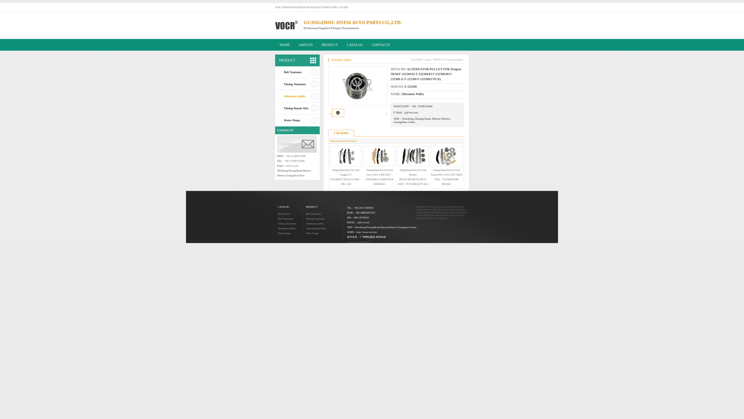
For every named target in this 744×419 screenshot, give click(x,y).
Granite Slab (451, 206)
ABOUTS (306, 45)
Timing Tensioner (295, 84)
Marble (460, 206)
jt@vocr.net (292, 165)
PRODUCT (330, 45)
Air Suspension (454, 215)
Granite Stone (439, 206)
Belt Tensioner (293, 72)
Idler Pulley (284, 213)
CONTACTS (381, 45)
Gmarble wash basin (456, 209)
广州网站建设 (367, 236)
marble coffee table (438, 209)
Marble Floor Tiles (424, 206)
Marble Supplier (450, 212)
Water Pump (292, 120)
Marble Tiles (429, 215)
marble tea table (423, 209)
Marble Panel (441, 215)
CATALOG (355, 45)
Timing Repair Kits (296, 108)
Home (428, 59)
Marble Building (435, 212)
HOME (285, 45)
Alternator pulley (295, 96)
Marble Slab (421, 212)
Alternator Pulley (287, 228)
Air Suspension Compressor (435, 218)
